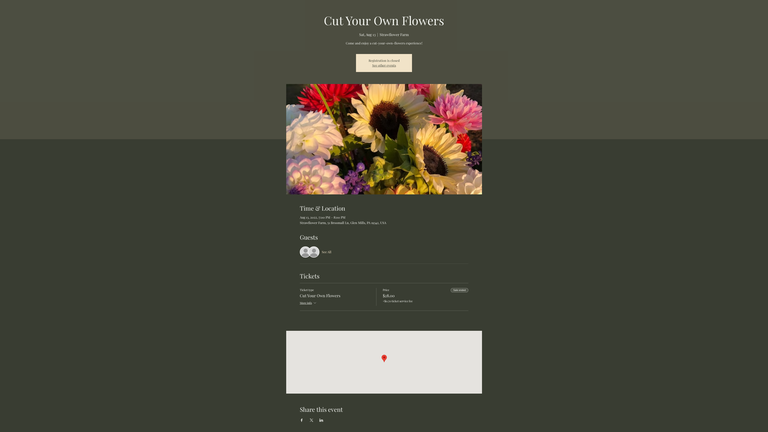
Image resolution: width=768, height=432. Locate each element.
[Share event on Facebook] (302, 420)
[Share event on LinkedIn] (321, 420)
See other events (384, 65)
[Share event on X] (311, 420)
